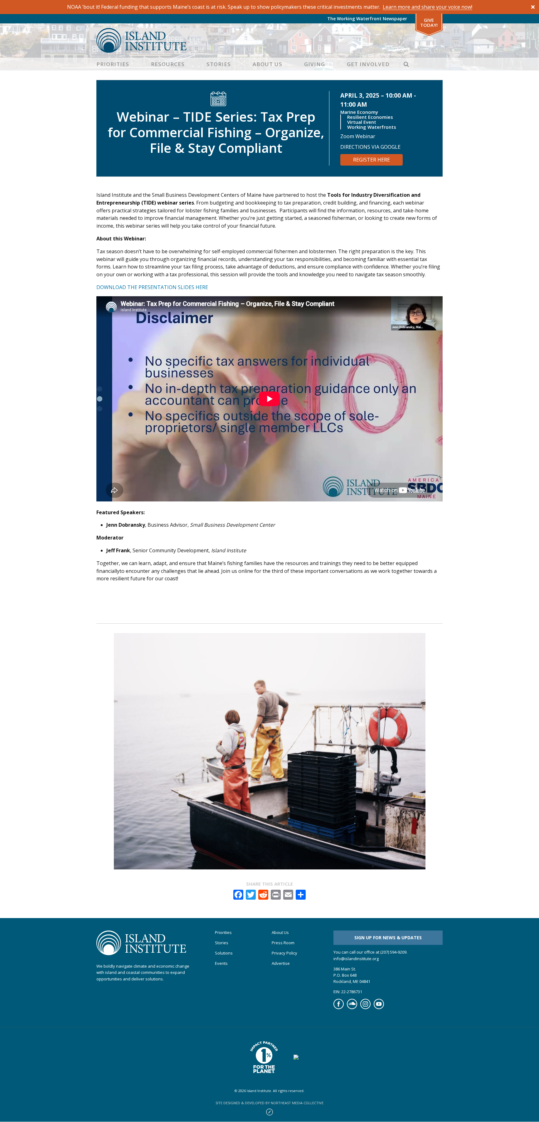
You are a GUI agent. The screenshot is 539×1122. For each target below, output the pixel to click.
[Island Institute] (269, 40)
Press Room (283, 943)
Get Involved (368, 64)
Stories (218, 64)
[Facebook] (338, 1007)
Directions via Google (370, 146)
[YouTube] (379, 1007)
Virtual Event (361, 122)
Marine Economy (359, 112)
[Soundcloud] (352, 1007)
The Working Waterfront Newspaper (367, 19)
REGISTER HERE (371, 159)
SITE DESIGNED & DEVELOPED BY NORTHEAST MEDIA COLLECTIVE (269, 1102)
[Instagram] (365, 1007)
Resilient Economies (370, 117)
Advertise (281, 963)
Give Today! (429, 22)
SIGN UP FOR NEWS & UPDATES (388, 938)
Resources (168, 64)
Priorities (112, 64)
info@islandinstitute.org (356, 958)
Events (221, 963)
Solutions (224, 953)
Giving (314, 64)
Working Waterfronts (371, 127)
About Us (267, 64)
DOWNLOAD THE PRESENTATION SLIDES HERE (152, 287)
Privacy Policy (284, 953)
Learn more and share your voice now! (427, 6)
